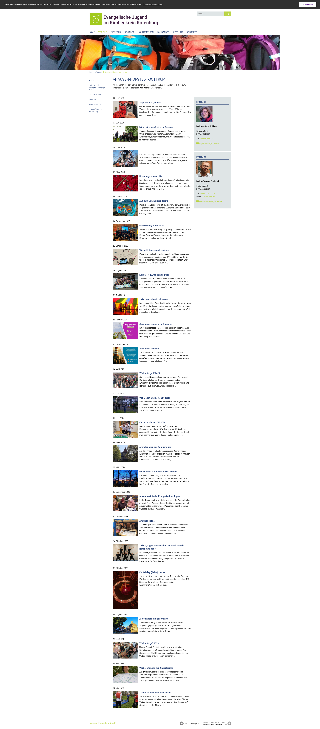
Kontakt (113, 723)
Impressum (93, 723)
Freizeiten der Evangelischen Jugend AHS (98, 87)
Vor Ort (102, 32)
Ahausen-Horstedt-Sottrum (115, 72)
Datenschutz (103, 723)
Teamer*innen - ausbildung (95, 110)
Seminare (129, 32)
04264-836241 (207, 138)
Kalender (92, 99)
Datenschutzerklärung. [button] (153, 4)
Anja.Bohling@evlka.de (209, 143)
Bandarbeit (163, 32)
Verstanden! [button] (307, 4)
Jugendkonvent (95, 104)
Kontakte (192, 32)
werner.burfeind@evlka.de (210, 201)
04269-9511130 (207, 193)
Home (92, 32)
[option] (160, 52)
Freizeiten (115, 32)
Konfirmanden (146, 32)
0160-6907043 (208, 196)
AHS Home (93, 80)
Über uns (178, 32)
